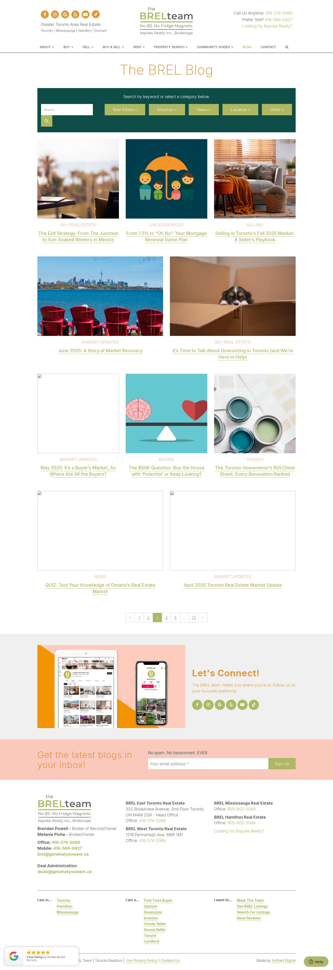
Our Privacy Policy (141, 960)
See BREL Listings (252, 906)
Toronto (64, 900)
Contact (268, 46)
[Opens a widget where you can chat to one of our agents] (316, 962)
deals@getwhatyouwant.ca (64, 871)
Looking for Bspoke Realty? (267, 26)
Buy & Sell (112, 46)
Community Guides (214, 46)
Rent (137, 46)
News (203, 109)
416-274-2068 (278, 13)
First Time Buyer (158, 900)
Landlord (151, 941)
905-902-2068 (241, 809)
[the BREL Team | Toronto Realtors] (166, 20)
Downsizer (153, 912)
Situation (166, 109)
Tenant (150, 935)
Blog (247, 46)
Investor (151, 918)
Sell (87, 46)
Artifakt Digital (284, 960)
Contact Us (170, 960)
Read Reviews (249, 918)
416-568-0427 (278, 19)
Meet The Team (250, 900)
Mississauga (68, 912)
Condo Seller (155, 923)
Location (239, 109)
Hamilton (64, 906)
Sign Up (282, 763)
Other (276, 109)
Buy (67, 46)
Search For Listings (253, 912)
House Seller (155, 929)
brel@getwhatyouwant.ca (63, 854)
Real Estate (124, 109)
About (46, 46)
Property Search (169, 46)
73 (194, 617)
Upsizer (150, 906)
